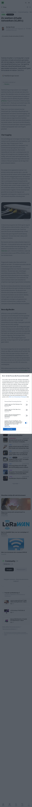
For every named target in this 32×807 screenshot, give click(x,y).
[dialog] (16, 403)
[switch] (26, 404)
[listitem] (16, 401)
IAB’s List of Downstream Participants (18, 396)
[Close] (29, 376)
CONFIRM (9, 429)
